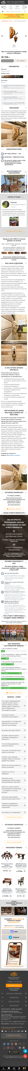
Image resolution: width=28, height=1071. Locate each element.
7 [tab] (17, 50)
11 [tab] (23, 253)
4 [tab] (14, 50)
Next (26, 7)
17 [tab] (18, 255)
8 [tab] (18, 50)
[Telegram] (19, 1047)
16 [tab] (16, 255)
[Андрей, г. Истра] (13, 184)
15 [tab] (14, 255)
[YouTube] (12, 1047)
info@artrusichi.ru (21, 1021)
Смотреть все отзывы (14, 231)
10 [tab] (21, 253)
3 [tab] (12, 50)
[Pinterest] (8, 1047)
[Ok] (16, 1044)
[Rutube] (19, 1044)
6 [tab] (16, 50)
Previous (2, 7)
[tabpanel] (14, 36)
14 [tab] (12, 255)
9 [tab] (19, 253)
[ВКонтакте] (4, 1044)
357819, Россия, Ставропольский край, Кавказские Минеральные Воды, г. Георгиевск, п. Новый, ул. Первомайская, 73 (13, 1018)
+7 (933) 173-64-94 (8, 1021)
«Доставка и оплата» (13, 455)
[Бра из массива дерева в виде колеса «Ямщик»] (14, 36)
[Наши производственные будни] (7, 911)
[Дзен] (23, 1044)
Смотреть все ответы (14, 817)
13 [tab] (9, 255)
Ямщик (3, 82)
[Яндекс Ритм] (4, 1047)
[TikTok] (16, 1047)
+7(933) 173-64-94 (14, 981)
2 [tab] (11, 50)
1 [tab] (10, 50)
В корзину (21, 60)
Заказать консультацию (7, 60)
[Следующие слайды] (22, 197)
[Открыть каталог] (2, 11)
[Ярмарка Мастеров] (23, 1047)
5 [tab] (15, 50)
